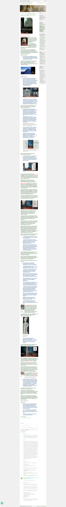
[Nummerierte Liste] (27, 427)
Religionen (41, 31)
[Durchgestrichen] (26, 427)
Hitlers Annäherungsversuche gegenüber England (42, 49)
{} (32, 427)
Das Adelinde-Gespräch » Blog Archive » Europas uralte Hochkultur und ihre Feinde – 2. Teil (30, 478)
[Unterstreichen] (25, 427)
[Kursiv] (24, 427)
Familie (40, 24)
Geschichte (42, 26)
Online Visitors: (41, 71)
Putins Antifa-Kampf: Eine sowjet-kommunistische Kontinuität (43, 61)
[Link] (31, 427)
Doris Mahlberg (41, 54)
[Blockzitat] (29, 427)
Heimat (41, 27)
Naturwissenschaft (42, 28)
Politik (41, 30)
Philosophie (42, 29)
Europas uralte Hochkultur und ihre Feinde (28, 14)
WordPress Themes (39, 506)
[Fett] (23, 427)
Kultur (44, 27)
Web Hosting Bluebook (44, 506)
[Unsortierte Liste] (28, 427)
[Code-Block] (30, 427)
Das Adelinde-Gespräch (26, 2)
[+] (33, 427)
